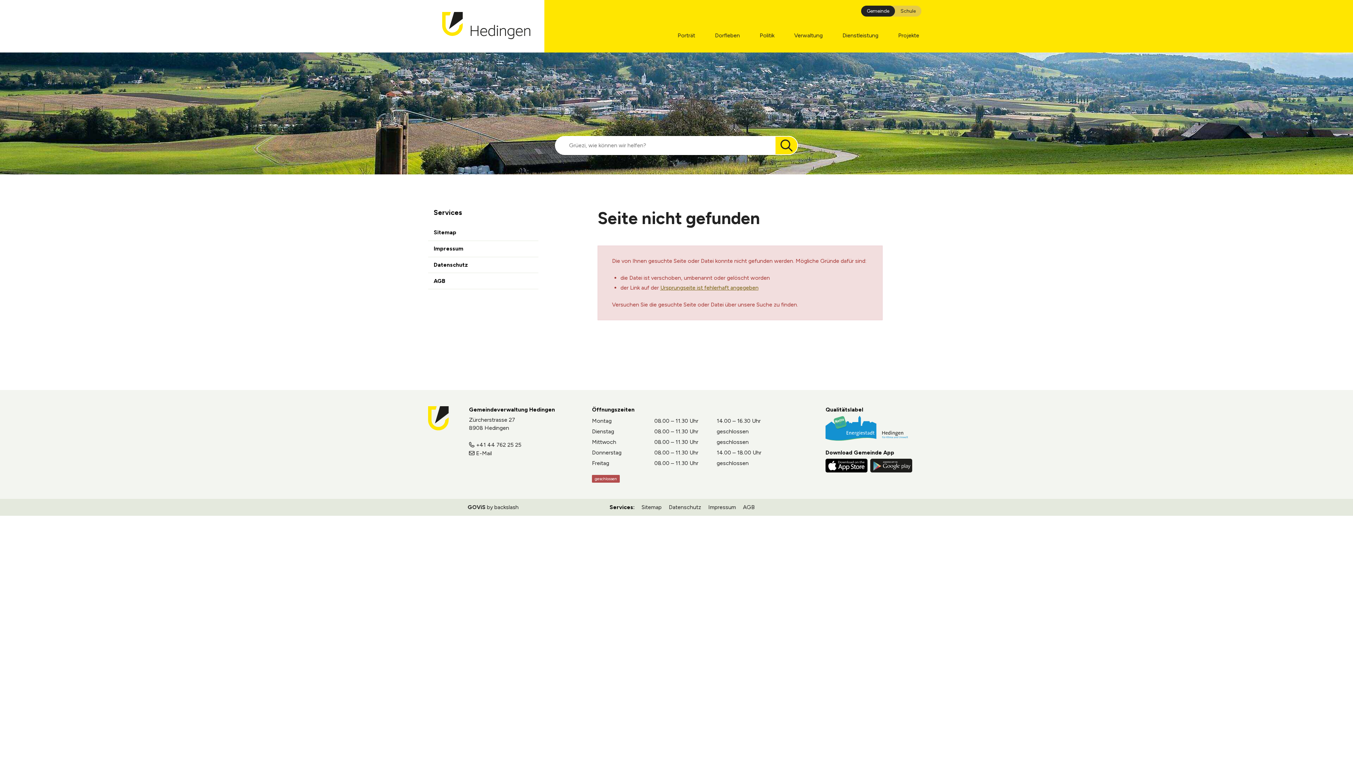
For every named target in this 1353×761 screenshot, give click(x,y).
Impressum (448, 248)
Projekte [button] (908, 35)
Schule (908, 11)
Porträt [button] (686, 35)
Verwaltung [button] (808, 35)
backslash (506, 507)
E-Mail (484, 453)
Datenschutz (451, 264)
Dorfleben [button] (727, 35)
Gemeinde (878, 11)
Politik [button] (767, 35)
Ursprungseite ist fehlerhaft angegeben (709, 287)
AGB (439, 281)
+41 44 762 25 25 (498, 444)
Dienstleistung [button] (860, 35)
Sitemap (445, 232)
